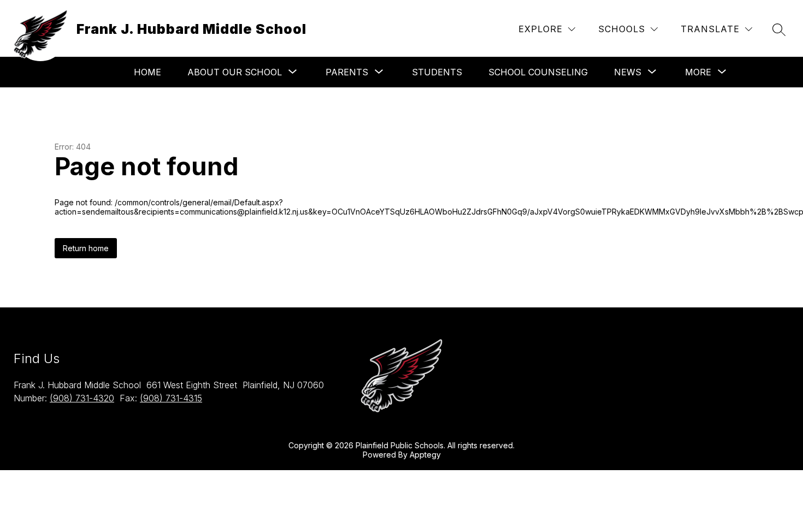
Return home (86, 248)
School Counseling (538, 72)
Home (147, 72)
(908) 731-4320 (82, 398)
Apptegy (425, 454)
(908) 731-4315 (171, 398)
